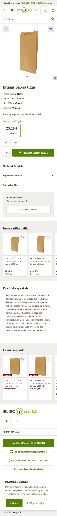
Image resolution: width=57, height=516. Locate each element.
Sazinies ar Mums (28, 209)
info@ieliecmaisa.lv (44, 3)
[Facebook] (7, 421)
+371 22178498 (28, 3)
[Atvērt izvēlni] (4, 10)
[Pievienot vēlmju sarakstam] (7, 143)
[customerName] (44, 10)
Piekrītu (14, 503)
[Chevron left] (6, 29)
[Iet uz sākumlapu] (24, 10)
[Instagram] (16, 421)
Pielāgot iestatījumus (37, 503)
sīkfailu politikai (39, 493)
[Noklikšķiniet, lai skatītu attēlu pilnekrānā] (51, 29)
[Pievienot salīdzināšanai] (16, 143)
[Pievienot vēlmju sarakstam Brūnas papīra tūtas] (23, 237)
